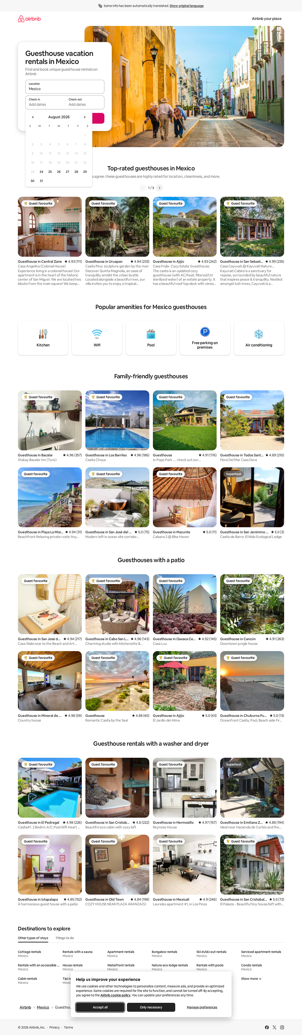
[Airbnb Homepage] (29, 19)
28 (76, 172)
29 (85, 172)
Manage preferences (202, 1007)
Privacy (54, 1027)
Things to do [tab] (64, 938)
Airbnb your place (266, 18)
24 (41, 172)
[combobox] (65, 88)
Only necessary (151, 1007)
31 (41, 181)
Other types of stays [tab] (33, 938)
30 (32, 181)
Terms (68, 1027)
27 (67, 172)
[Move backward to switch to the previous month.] (33, 117)
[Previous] (142, 187)
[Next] (159, 187)
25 (50, 172)
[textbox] (45, 104)
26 (59, 172)
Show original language (187, 6)
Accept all (100, 1007)
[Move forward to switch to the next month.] (84, 117)
